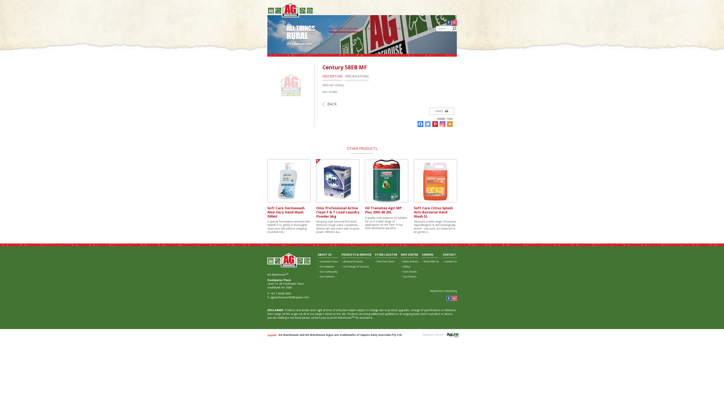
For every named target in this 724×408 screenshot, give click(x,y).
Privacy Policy (433, 335)
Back (331, 104)
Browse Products (353, 261)
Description (332, 76)
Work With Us (431, 261)
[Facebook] (421, 124)
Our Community (328, 271)
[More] (450, 124)
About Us (318, 28)
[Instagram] (443, 124)
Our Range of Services (356, 266)
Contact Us (451, 261)
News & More (410, 261)
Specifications (357, 76)
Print (439, 111)
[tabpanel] (289, 196)
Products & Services (343, 28)
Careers (413, 28)
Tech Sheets (410, 271)
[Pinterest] (435, 124)
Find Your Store (385, 261)
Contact (427, 28)
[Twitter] (428, 124)
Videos (407, 266)
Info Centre (395, 28)
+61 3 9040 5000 (280, 293)
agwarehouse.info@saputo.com (289, 297)
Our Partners (327, 276)
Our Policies (409, 276)
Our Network (327, 266)
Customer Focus (329, 261)
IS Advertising (450, 291)
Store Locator (373, 28)
